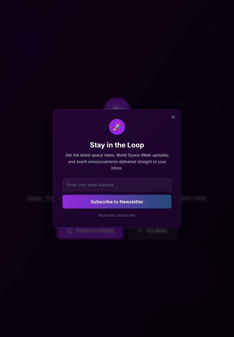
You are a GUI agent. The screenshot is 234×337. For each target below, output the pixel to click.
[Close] (173, 117)
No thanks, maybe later (117, 215)
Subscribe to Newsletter (117, 201)
